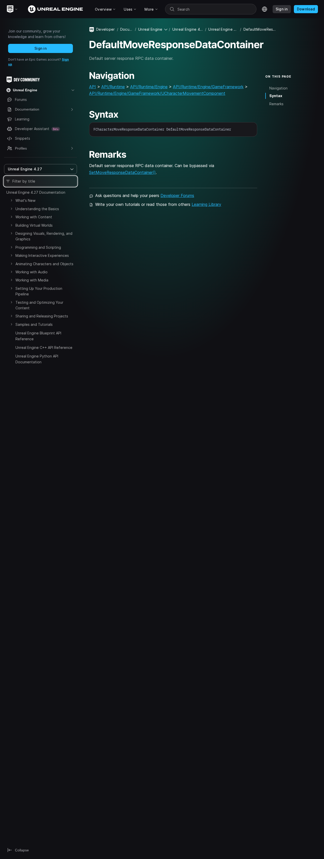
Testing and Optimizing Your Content (39, 305)
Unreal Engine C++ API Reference (43, 347)
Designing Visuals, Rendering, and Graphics (43, 236)
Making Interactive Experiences (42, 255)
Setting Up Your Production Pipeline (38, 291)
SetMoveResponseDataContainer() (122, 172)
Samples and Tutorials (34, 324)
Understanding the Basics (37, 209)
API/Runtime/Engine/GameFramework (208, 86)
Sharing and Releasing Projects (41, 316)
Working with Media (31, 280)
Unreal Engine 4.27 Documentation (35, 192)
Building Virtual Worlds (34, 225)
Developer (105, 29)
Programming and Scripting (38, 247)
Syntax (275, 96)
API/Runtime (113, 86)
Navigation (278, 88)
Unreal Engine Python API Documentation (36, 359)
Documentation (126, 29)
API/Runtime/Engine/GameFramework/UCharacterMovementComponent (157, 93)
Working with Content (33, 217)
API (92, 86)
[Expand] (11, 200)
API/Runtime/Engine (149, 86)
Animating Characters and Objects (44, 264)
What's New (25, 200)
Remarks (276, 104)
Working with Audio (31, 272)
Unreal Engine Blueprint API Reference (38, 336)
